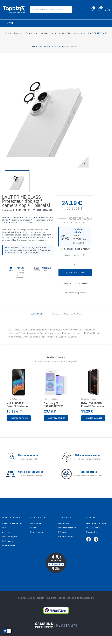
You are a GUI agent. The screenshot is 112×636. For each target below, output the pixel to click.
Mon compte (35, 523)
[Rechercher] (73, 9)
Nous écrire (91, 532)
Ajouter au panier (77, 273)
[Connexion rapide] (107, 10)
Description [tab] (37, 314)
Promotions (63, 523)
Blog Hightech (36, 532)
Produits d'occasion (67, 528)
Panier (33, 528)
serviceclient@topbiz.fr (96, 523)
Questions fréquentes (12, 523)
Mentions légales (9, 537)
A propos (6, 532)
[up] (68, 264)
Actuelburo (88, 598)
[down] (81, 264)
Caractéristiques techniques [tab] (66, 314)
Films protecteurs (14, 399)
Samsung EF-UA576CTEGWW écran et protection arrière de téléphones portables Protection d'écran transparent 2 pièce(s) (55, 405)
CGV (4, 528)
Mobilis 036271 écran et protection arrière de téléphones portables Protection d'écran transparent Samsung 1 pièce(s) (18, 405)
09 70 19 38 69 (93, 528)
